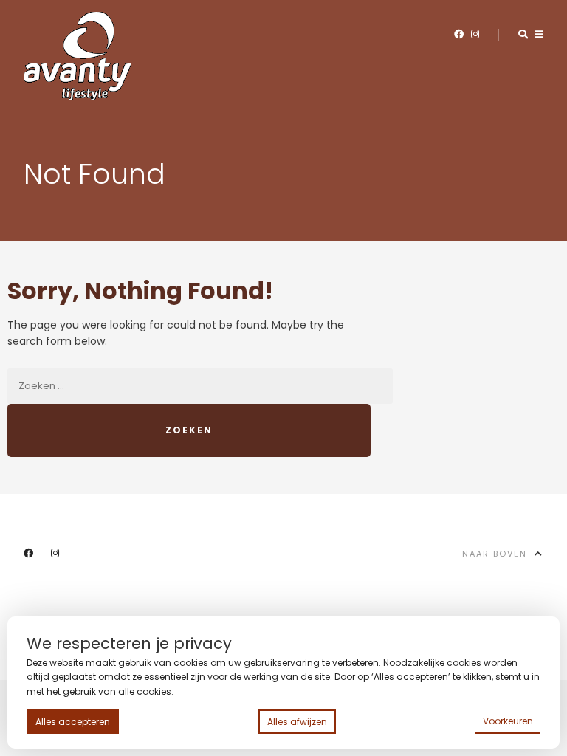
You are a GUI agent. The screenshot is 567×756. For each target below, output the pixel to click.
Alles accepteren (72, 721)
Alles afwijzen (297, 721)
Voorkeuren (508, 721)
